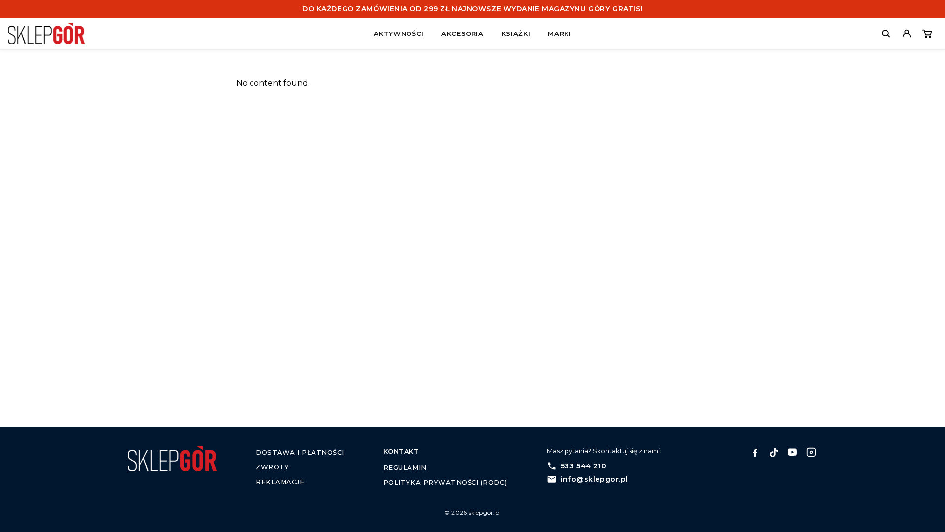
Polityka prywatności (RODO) (445, 482)
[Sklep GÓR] (55, 33)
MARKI (559, 33)
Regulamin (405, 467)
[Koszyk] (927, 33)
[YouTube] (792, 452)
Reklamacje (280, 482)
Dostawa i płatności (300, 452)
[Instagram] (811, 452)
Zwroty (272, 467)
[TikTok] (774, 452)
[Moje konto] (906, 33)
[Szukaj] (886, 33)
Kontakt (401, 451)
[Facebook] (755, 452)
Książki (516, 33)
